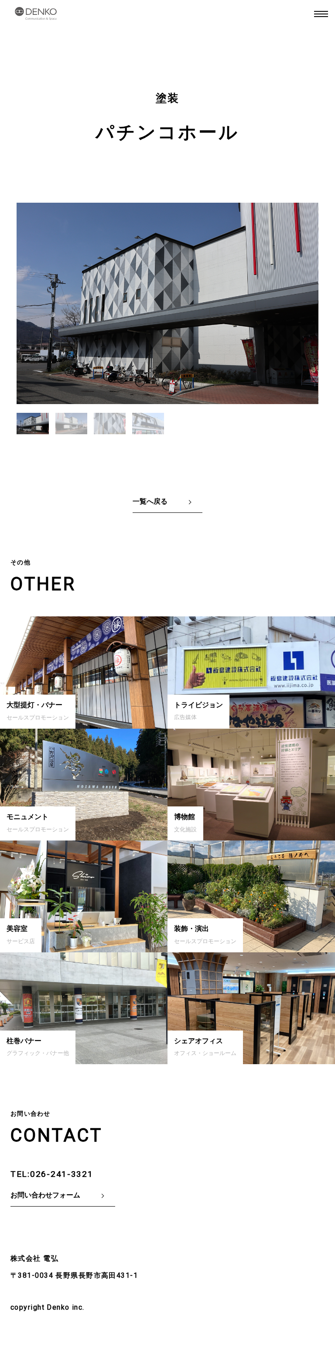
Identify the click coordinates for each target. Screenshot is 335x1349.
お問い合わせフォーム (45, 1195)
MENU (321, 14)
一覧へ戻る (150, 501)
